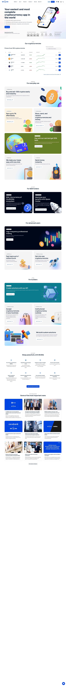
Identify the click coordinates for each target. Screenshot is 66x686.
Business (30, 1)
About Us (39, 1)
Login (49, 1)
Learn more (39, 339)
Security (35, 1)
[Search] (63, 2)
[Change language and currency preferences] (61, 2)
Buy (59, 58)
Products (24, 1)
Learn (20, 1)
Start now (7, 27)
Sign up (52, 1)
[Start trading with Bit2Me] (47, 18)
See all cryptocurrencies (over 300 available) (51, 74)
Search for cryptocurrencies (49, 46)
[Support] (63, 683)
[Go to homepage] (5, 2)
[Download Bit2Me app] (58, 2)
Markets (15, 1)
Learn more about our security (33, 386)
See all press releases (33, 463)
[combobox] (53, 48)
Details (56, 58)
